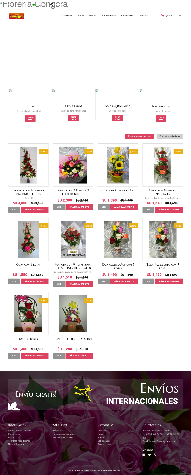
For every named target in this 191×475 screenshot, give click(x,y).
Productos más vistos (170, 136)
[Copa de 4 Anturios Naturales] (163, 165)
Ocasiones (67, 15)
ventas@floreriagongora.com (162, 441)
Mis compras (59, 430)
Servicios (144, 15)
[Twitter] (149, 455)
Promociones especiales (139, 136)
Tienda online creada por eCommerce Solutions (99, 470)
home (10, 4)
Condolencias (127, 15)
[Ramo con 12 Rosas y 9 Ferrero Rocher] (73, 165)
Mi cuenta (60, 425)
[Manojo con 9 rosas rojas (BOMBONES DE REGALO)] (73, 239)
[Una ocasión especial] (95, 42)
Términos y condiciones (19, 441)
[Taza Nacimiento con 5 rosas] (163, 239)
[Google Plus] (155, 455)
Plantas (93, 15)
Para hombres (109, 15)
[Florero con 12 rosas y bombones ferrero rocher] (28, 165)
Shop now (30, 118)
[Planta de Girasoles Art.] (118, 165)
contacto (23, 4)
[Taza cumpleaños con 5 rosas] (118, 239)
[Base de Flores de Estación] (73, 313)
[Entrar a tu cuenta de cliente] (169, 4)
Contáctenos (14, 434)
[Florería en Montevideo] (33, 16)
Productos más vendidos (19, 430)
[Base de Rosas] (28, 313)
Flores (81, 15)
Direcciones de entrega (64, 434)
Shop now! (17, 60)
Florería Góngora (16, 444)
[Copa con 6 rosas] (28, 239)
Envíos (11, 437)
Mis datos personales (63, 437)
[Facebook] (144, 455)
